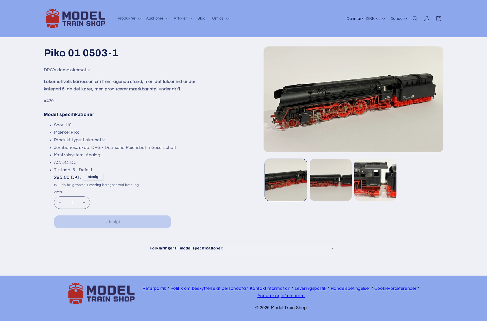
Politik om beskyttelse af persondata (208, 288)
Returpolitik (154, 288)
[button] (128, 18)
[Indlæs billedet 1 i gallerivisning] (286, 180)
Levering (94, 185)
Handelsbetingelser (350, 288)
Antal (58, 192)
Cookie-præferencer (395, 288)
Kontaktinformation (270, 288)
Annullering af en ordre (281, 296)
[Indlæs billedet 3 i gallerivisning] (375, 180)
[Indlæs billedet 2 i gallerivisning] (331, 180)
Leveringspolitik (311, 288)
